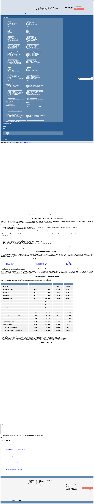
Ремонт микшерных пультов (33, 86)
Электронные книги (10, 101)
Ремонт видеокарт (31, 52)
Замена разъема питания (32, 25)
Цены (4, 126)
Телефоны (8, 18)
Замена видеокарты (12, 41)
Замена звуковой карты (32, 45)
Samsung (29, 19)
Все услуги (38, 480)
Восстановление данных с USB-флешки (36, 115)
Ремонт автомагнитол (13, 94)
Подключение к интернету (33, 48)
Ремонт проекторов (31, 78)
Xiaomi (9, 19)
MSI (9, 31)
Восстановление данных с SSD (34, 116)
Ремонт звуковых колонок (14, 85)
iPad (9, 65)
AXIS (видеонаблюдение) (33, 75)
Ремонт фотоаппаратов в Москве (15, 78)
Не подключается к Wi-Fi (13, 25)
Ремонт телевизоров (12, 77)
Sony (28, 32)
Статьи (7, 133)
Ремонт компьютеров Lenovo (33, 55)
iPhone (9, 22)
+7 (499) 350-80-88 (79, 6)
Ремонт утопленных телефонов (12, 262)
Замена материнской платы (14, 26)
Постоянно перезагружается (33, 62)
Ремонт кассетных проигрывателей (35, 90)
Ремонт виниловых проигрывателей (35, 91)
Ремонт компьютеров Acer (33, 53)
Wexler (28, 104)
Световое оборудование (11, 109)
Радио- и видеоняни (12, 75)
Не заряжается (30, 22)
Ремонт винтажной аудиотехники (15, 92)
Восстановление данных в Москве (13, 114)
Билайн (9, 69)
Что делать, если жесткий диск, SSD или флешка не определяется (16, 449)
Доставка (5, 136)
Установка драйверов (12, 47)
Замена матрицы (31, 40)
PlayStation (10, 80)
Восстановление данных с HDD (15, 117)
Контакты (5, 139)
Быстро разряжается (12, 23)
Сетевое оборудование (10, 105)
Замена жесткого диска (13, 39)
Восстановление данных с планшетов (35, 120)
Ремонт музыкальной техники (14, 93)
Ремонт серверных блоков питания (35, 99)
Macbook (10, 34)
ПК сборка (10, 52)
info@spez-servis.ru (69, 7)
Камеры (10, 73)
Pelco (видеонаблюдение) (13, 76)
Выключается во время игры (14, 62)
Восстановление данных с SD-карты (16, 116)
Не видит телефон (31, 57)
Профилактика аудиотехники (33, 94)
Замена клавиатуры (31, 37)
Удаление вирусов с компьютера (34, 51)
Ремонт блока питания (32, 38)
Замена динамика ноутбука (33, 44)
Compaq (10, 37)
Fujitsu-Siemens (30, 36)
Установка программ (31, 47)
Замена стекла (30, 23)
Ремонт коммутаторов (13, 106)
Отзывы (7, 132)
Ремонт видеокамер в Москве (33, 77)
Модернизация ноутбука (32, 39)
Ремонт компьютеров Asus (14, 54)
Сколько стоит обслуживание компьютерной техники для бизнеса (16, 456)
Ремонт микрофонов (12, 95)
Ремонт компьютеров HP (13, 55)
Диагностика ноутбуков (13, 40)
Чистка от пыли (30, 56)
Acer (9, 30)
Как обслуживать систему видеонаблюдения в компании (15, 462)
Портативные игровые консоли (34, 82)
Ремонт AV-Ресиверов (32, 88)
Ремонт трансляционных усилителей (16, 87)
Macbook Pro (11, 36)
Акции (4, 128)
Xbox (28, 80)
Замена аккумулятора (32, 24)
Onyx (28, 102)
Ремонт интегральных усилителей (34, 87)
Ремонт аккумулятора (13, 42)
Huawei (9, 21)
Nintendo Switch (11, 83)
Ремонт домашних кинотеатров (15, 90)
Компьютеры (8, 49)
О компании (5, 130)
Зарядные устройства (32, 98)
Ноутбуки (8, 28)
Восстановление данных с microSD (16, 115)
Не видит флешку (12, 57)
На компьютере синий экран (14, 63)
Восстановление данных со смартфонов (17, 120)
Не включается (69, 264)
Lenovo (29, 30)
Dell (28, 31)
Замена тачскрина (12, 24)
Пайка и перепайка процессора (15, 51)
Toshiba (29, 33)
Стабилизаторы (11, 98)
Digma (9, 102)
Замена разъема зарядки (13, 71)
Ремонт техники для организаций (13, 121)
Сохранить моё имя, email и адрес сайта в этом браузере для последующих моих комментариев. (23, 435)
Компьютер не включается (33, 61)
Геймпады (10, 82)
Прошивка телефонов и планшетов (35, 26)
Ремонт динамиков (12, 91)
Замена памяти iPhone (40, 262)
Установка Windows (12, 48)
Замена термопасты (31, 59)
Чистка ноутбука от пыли (32, 41)
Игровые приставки (10, 79)
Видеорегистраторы (31, 73)
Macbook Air (30, 34)
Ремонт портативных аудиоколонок (35, 85)
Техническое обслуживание (14, 60)
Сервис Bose (30, 93)
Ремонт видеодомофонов (32, 76)
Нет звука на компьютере (13, 61)
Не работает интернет (32, 60)
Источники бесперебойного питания (16, 99)
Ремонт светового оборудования (15, 111)
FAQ (7, 134)
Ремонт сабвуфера (12, 86)
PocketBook (10, 104)
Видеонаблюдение (7, 123)
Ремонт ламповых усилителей (14, 88)
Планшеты (8, 64)
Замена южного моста (32, 46)
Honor (28, 21)
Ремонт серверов (12, 53)
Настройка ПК (11, 56)
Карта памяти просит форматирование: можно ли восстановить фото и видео (18, 442)
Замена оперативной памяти (33, 42)
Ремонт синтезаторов (32, 92)
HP (28, 29)
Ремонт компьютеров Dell (33, 54)
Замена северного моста (13, 46)
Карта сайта (49, 480)
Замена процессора (12, 38)
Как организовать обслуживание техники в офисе (14, 469)
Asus (9, 29)
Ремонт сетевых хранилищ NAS (34, 106)
